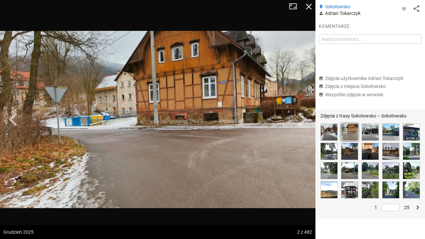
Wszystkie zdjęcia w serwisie (354, 94)
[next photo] (302, 119)
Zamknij (308, 6)
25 (406, 207)
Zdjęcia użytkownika (364, 78)
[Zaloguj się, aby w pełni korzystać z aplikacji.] (404, 8)
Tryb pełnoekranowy (295, 6)
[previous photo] (13, 119)
